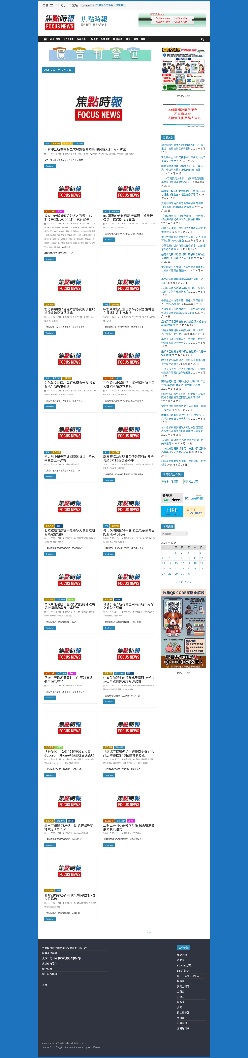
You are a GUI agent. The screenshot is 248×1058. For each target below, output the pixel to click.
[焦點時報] (45, 39)
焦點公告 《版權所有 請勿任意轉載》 (62, 958)
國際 (143, 39)
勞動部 (63, 235)
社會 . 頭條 (55, 39)
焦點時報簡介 (49, 963)
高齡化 (59, 247)
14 (169, 563)
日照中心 (109, 542)
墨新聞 (180, 1002)
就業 (88, 317)
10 (188, 557)
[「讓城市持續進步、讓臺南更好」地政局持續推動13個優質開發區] (129, 713)
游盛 (126, 154)
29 (176, 573)
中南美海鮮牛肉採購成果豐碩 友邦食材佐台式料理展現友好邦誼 (129, 679)
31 (188, 573)
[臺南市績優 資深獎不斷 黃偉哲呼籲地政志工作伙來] (70, 787)
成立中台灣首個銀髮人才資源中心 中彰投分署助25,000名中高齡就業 (70, 218)
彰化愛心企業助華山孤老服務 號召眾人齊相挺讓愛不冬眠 (129, 385)
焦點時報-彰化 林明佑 (73, 154)
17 (188, 563)
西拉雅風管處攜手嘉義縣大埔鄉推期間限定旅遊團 (69, 532)
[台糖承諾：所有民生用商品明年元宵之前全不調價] (129, 566)
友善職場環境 (87, 235)
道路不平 (121, 468)
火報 (179, 1007)
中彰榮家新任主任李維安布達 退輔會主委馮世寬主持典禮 (129, 311)
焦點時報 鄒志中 (71, 223)
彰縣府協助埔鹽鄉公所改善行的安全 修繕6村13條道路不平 (128, 458)
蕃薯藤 (180, 960)
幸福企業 (71, 239)
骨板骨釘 (121, 227)
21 (169, 568)
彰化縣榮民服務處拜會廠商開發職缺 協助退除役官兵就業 (69, 311)
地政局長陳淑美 (82, 833)
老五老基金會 (119, 542)
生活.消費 (105, 39)
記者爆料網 (183, 1028)
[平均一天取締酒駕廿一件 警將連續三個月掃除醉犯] (70, 639)
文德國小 (89, 390)
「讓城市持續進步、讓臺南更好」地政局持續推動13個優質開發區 (128, 753)
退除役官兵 (56, 321)
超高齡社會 (55, 243)
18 (195, 563)
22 (176, 568)
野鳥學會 (70, 394)
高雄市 (70, 599)
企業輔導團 (75, 231)
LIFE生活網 (183, 970)
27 (163, 573)
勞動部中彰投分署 (74, 235)
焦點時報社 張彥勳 (72, 464)
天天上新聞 (183, 986)
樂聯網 (180, 1018)
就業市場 (55, 239)
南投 (47, 452)
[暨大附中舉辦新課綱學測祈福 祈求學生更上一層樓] (70, 418)
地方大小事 (68, 39)
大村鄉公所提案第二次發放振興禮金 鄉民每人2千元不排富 (85, 149)
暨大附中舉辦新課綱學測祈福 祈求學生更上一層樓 (69, 458)
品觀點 (180, 991)
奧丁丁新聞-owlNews (188, 976)
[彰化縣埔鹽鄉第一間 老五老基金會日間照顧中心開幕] (129, 492)
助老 (146, 390)
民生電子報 (183, 1012)
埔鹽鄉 (147, 538)
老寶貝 (113, 394)
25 (195, 568)
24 (188, 568)
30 (182, 573)
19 (201, 563)
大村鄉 (95, 154)
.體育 (128, 39)
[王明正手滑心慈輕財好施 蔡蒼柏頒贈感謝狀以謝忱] (129, 787)
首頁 (44, 985)
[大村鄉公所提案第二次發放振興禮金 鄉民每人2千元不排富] (99, 77)
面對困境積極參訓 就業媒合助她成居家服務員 (70, 897)
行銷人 (180, 997)
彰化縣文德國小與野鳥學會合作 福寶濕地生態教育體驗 (70, 385)
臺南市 (59, 526)
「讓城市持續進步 (142, 759)
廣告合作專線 (49, 953)
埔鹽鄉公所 (149, 464)
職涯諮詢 (88, 239)
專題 (136, 39)
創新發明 (148, 223)
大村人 (88, 154)
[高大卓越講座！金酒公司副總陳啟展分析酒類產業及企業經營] (70, 566)
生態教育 (54, 394)
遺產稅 (131, 154)
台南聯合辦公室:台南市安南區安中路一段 (64, 948)
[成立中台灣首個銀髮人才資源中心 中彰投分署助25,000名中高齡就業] (70, 178)
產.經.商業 (117, 39)
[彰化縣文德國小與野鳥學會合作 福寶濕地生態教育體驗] (70, 345)
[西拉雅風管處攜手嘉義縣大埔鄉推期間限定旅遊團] (70, 492)
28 (169, 573)
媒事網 (180, 981)
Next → (151, 932)
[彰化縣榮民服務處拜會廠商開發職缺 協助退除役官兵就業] (70, 271)
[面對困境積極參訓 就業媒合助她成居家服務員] (70, 857)
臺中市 (60, 211)
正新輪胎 (120, 154)
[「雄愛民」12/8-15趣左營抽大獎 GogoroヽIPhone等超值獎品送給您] (70, 713)
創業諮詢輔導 (86, 231)
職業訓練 (79, 239)
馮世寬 (108, 321)
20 (163, 568)
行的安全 (113, 468)
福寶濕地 (62, 394)
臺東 (58, 890)
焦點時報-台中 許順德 (73, 685)
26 (201, 568)
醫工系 (113, 227)
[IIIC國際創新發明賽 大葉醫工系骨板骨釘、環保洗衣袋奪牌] (129, 178)
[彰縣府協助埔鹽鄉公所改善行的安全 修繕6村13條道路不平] (129, 418)
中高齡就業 (75, 227)
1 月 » (188, 582)
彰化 (47, 143)
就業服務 (63, 239)
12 (201, 557)
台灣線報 (182, 1023)
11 (195, 557)
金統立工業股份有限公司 (69, 243)
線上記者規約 (49, 974)
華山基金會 (122, 394)
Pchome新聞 (184, 965)
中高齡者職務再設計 (62, 231)
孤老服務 (106, 394)
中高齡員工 (65, 227)
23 (182, 568)
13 (163, 563)
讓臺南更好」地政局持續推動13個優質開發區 (130, 763)
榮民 (49, 321)
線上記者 (47, 968)
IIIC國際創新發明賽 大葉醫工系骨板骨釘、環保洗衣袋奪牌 (128, 218)
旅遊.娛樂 (81, 39)
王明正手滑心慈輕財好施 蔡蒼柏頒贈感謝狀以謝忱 (129, 827)
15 (176, 563)
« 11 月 (179, 582)
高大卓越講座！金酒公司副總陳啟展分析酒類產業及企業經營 (69, 606)
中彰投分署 (86, 223)
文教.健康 (93, 39)
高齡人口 (52, 247)
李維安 (147, 317)
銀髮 (82, 243)
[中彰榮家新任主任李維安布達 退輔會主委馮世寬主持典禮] (129, 271)
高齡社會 (66, 247)
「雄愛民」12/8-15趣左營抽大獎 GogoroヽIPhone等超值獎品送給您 (69, 753)
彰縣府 (105, 468)
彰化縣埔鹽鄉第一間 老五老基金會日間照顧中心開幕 (129, 532)
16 (182, 563)
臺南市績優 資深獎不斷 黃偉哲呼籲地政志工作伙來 (68, 827)
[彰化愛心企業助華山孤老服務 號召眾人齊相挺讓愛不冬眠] (129, 345)
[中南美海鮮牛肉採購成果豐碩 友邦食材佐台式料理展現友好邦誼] (129, 639)
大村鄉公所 (103, 154)
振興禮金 (111, 154)
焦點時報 (94, 18)
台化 (151, 390)
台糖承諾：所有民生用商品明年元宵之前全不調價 (128, 606)
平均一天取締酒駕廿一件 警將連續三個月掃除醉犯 (70, 679)
